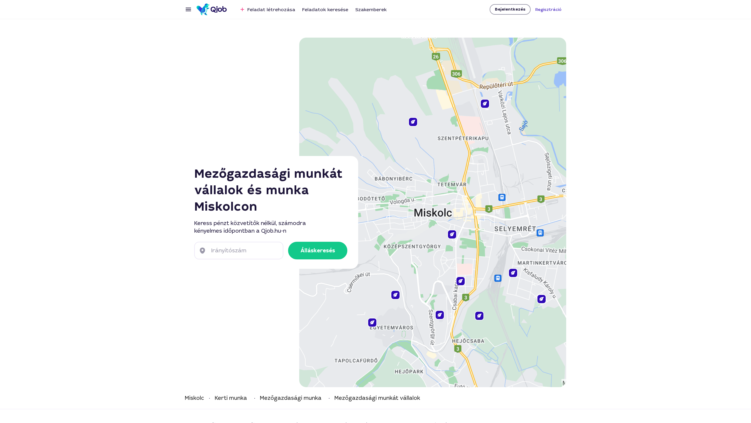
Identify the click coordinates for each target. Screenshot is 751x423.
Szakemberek (371, 9)
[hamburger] (188, 9)
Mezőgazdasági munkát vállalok (377, 398)
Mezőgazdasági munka (291, 398)
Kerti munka (231, 398)
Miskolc (194, 398)
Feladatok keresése (325, 9)
